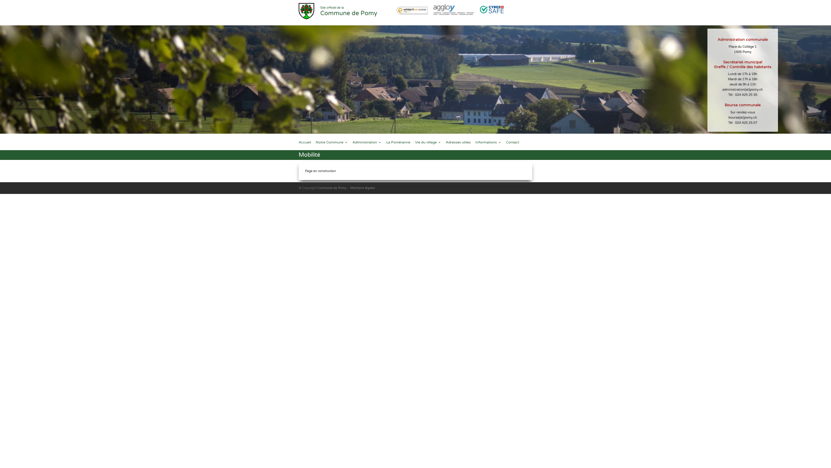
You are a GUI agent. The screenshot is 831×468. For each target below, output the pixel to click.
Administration (365, 143)
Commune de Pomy (332, 188)
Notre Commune (329, 143)
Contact (512, 143)
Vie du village (426, 143)
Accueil (305, 143)
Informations (486, 143)
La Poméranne (398, 143)
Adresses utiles (458, 143)
